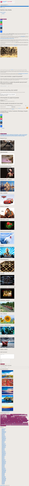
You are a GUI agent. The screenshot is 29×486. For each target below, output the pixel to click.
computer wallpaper (17, 414)
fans (12, 134)
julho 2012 (3, 448)
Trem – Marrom (3, 313)
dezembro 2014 (4, 431)
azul (6, 414)
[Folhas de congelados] (7, 385)
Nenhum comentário (3, 12)
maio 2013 (3, 442)
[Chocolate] (14, 266)
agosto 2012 (3, 447)
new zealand (15, 135)
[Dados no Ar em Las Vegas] (14, 225)
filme (15, 134)
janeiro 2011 (3, 460)
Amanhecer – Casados (5, 300)
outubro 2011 (3, 454)
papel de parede (18, 417)
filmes (17, 134)
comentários (15, 45)
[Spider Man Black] (14, 145)
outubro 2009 (3, 471)
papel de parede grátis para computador (12, 419)
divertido (26, 414)
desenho (23, 414)
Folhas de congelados (5, 386)
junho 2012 (3, 449)
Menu (1, 6)
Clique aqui (12, 69)
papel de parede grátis (12, 418)
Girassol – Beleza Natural (5, 325)
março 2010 (3, 467)
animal (3, 414)
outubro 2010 (3, 462)
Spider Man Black (3, 152)
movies (8, 135)
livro (22, 134)
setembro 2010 (4, 463)
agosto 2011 (3, 455)
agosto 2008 (3, 481)
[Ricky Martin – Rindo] (14, 213)
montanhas (3, 135)
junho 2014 (3, 434)
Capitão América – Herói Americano (7, 286)
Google (19, 108)
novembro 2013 (4, 438)
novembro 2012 (4, 445)
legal (1, 417)
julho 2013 (3, 441)
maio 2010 (3, 466)
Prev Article (1, 19)
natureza (9, 417)
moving (10, 135)
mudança (12, 135)
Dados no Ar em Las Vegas (5, 231)
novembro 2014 (4, 432)
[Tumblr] (14, 28)
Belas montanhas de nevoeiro (6, 378)
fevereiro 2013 (4, 443)
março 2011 (3, 459)
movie (6, 135)
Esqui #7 (2, 245)
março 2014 (3, 435)
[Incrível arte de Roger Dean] (14, 159)
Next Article (5, 19)
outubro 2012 (3, 446)
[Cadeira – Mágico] (14, 342)
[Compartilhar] (14, 32)
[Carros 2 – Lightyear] (14, 199)
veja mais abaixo (23, 36)
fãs (14, 134)
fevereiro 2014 (4, 436)
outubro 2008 (3, 479)
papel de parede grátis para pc (15, 420)
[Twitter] (14, 26)
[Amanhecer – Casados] (14, 293)
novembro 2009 (4, 470)
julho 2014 (3, 433)
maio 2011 (3, 457)
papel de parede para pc (9, 422)
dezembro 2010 (4, 461)
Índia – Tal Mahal (3, 193)
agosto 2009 (3, 472)
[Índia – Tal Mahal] (14, 186)
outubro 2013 (3, 439)
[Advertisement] (14, 63)
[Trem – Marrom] (14, 307)
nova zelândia (19, 135)
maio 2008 (3, 483)
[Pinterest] (14, 24)
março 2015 (3, 430)
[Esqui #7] (14, 238)
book (8, 134)
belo (4, 134)
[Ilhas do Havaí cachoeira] (7, 402)
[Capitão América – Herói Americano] (14, 280)
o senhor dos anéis (23, 135)
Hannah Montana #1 (4, 259)
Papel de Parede (2, 485)
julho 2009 (3, 473)
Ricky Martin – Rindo (4, 219)
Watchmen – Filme (4, 336)
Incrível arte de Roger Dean (5, 166)
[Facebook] (14, 20)
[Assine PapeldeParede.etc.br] (27, 108)
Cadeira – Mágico (3, 349)
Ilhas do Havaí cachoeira (5, 403)
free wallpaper (9, 415)
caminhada (10, 134)
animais (1, 414)
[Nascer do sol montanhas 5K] (7, 410)
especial (1, 415)
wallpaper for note (9, 423)
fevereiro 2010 (4, 468)
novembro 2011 (4, 453)
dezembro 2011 (4, 452)
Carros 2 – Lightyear (4, 206)
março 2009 (3, 476)
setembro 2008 (4, 480)
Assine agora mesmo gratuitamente (23, 73)
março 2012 (3, 450)
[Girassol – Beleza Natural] (14, 319)
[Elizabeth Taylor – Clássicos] (14, 173)
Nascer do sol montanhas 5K (5, 411)
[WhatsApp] (14, 22)
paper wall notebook (18, 422)
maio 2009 (3, 474)
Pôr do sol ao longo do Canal (5, 394)
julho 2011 (3, 456)
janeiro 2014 (3, 437)
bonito (6, 134)
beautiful (3, 134)
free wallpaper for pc (16, 415)
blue (9, 414)
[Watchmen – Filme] (14, 331)
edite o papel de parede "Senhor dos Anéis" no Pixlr (7, 38)
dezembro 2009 (4, 469)
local (23, 134)
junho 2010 (3, 465)
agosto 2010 (3, 464)
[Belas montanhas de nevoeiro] (7, 377)
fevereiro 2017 (4, 428)
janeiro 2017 (3, 429)
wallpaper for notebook (17, 423)
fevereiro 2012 (4, 451)
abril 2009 (3, 475)
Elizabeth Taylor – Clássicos (6, 179)
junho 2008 (3, 482)
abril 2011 (3, 458)
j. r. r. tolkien (19, 134)
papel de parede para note (13, 421)
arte (5, 414)
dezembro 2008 (4, 478)
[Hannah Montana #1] (14, 252)
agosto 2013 (3, 440)
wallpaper (2, 423)
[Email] (14, 30)
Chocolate (2, 273)
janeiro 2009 (3, 477)
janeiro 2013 (3, 444)
